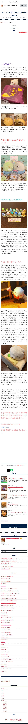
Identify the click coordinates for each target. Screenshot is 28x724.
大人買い (22, 232)
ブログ (20, 32)
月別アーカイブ (14, 685)
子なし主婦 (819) (4, 637)
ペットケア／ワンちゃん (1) (6, 661)
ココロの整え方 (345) (5, 578)
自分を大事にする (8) (5, 627)
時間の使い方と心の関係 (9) (6, 610)
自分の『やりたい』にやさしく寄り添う (9, 558)
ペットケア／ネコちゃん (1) (6, 659)
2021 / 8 (4, 707)
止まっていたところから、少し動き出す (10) (10, 593)
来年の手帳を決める (14, 527)
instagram (14, 146)
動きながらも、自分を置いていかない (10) (9, 590)
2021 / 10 (5, 704)
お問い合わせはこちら (5, 681)
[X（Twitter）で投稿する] (8, 470)
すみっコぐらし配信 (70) (6, 581)
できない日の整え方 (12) (6, 632)
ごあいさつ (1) (4, 671)
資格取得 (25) (3, 664)
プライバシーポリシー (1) (6, 668)
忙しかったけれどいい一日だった (17, 512)
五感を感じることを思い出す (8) (7, 608)
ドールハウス (6, 239)
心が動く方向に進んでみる (7, 566)
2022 (3, 698)
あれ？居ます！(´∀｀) (14, 525)
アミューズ (15, 147)
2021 (3, 700)
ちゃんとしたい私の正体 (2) (6, 634)
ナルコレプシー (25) (5, 651)
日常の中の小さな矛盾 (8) (6, 625)
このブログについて (5, 544)
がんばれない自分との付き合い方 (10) (8, 598)
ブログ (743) (3, 586)
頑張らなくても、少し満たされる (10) (8, 588)
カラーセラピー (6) (5, 656)
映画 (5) (2, 644)
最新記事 (14, 555)
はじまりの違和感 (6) (5, 622)
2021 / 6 (4, 709)
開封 (26, 234)
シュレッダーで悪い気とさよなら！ (17, 495)
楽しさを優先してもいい (6, 563)
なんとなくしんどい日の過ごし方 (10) (8, 600)
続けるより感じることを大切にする (8, 561)
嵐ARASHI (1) (4, 666)
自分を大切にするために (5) (6, 617)
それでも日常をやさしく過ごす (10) (8, 595)
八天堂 (5, 106)
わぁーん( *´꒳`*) (14, 28)
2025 (3, 690)
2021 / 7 (4, 708)
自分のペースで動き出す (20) (7, 576)
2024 (3, 693)
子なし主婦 (25, 32)
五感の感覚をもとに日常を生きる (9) (8, 603)
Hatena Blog (12, 720)
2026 (3, 688)
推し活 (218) (3, 583)
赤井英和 (5, 373)
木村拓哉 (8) (3, 649)
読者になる (23, 5)
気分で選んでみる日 (5, 568)
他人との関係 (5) (4, 615)
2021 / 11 (5, 703)
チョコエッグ (12, 200)
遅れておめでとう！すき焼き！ (16, 478)
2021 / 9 (4, 705)
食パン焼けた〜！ (13, 504)
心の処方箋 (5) (4, 612)
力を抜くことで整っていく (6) (7, 620)
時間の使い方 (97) (4, 639)
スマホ (18, 379)
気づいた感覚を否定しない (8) (7, 605)
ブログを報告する (19, 720)
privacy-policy (3, 678)
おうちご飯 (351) (4, 654)
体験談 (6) (3, 642)
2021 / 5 (4, 711)
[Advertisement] (14, 47)
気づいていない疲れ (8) (5, 629)
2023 (3, 695)
